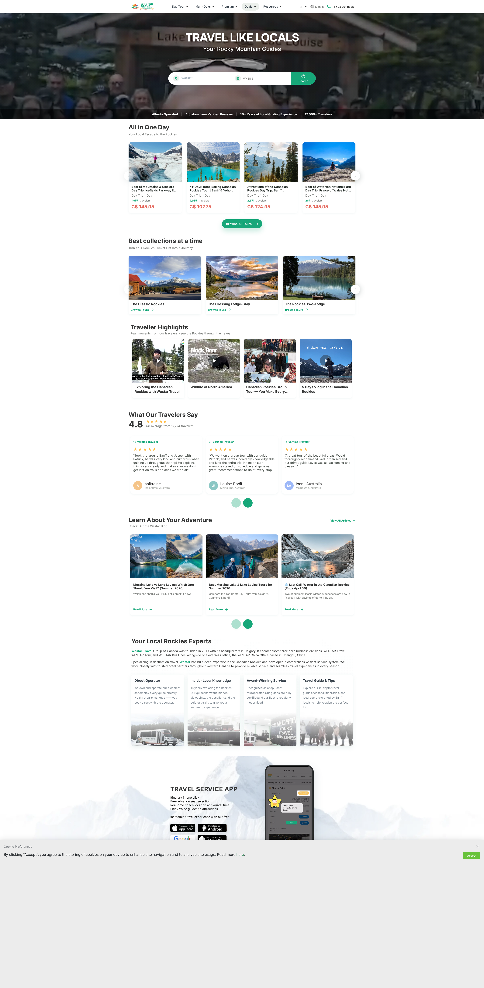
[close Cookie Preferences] (477, 847)
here (240, 854)
